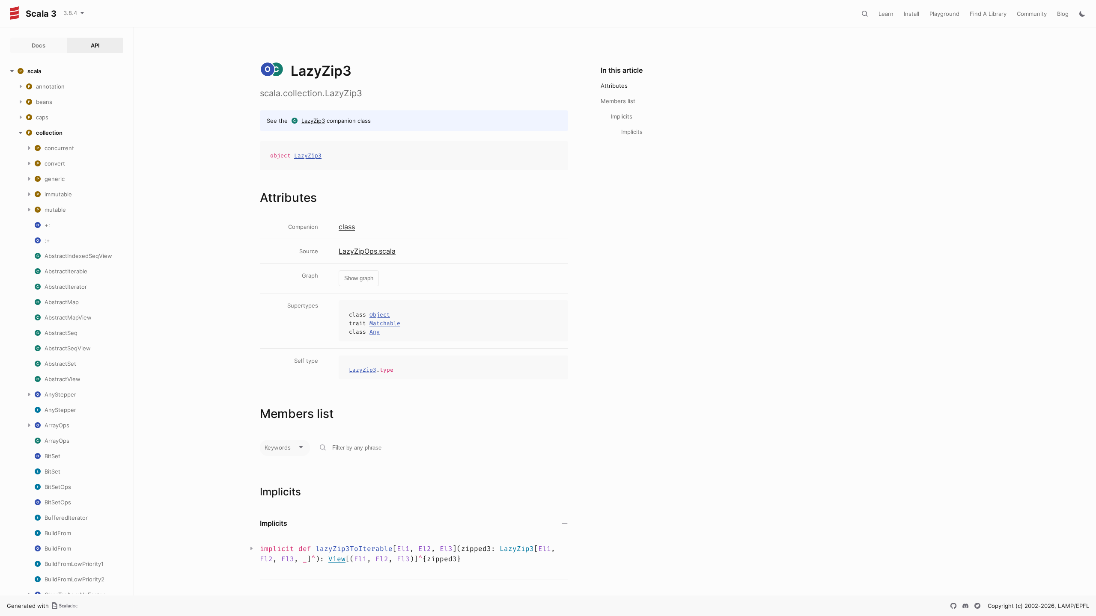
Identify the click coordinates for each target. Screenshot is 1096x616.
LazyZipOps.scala (367, 251)
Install (911, 13)
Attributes (614, 85)
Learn (886, 13)
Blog (1063, 13)
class (347, 226)
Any (374, 331)
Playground (944, 13)
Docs (38, 45)
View (336, 558)
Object (379, 314)
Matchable (384, 323)
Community (1032, 13)
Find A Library (988, 13)
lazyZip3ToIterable (354, 548)
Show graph (358, 278)
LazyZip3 (313, 120)
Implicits (621, 116)
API (95, 45)
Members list (618, 101)
